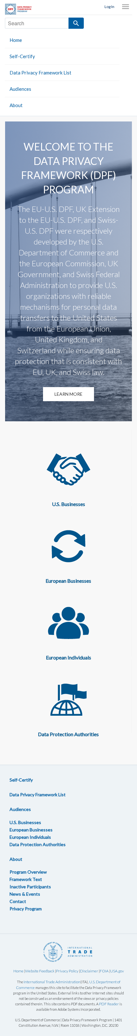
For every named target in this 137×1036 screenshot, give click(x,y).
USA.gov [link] (117, 971)
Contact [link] (18, 901)
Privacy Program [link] (26, 908)
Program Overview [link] (28, 872)
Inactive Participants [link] (30, 886)
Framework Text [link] (26, 879)
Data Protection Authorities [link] (38, 844)
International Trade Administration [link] (52, 981)
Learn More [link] (68, 394)
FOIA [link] (104, 971)
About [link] (16, 105)
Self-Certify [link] (22, 56)
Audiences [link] (20, 89)
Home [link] (16, 40)
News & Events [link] (25, 894)
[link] (21, 9)
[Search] (76, 23)
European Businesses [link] (31, 829)
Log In (109, 6)
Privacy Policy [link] (67, 971)
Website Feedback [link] (39, 971)
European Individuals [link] (30, 837)
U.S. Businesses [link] (25, 822)
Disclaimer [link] (89, 971)
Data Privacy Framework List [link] (40, 72)
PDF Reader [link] (109, 1003)
